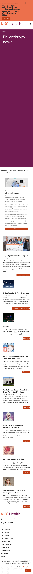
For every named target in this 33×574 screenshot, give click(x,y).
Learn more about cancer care (21, 308)
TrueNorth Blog (5, 550)
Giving (3, 556)
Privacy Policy (26, 567)
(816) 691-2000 (8, 523)
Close (27, 570)
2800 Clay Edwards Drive (11, 519)
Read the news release (23, 275)
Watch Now (26, 372)
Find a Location (5, 532)
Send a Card (4, 553)
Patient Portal (5, 547)
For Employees (5, 541)
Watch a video (16, 229)
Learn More (26, 338)
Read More (27, 407)
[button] (31, 24)
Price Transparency (6, 544)
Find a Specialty (5, 535)
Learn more (5, 18)
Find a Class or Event (7, 538)
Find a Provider (5, 529)
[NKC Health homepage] (15, 24)
